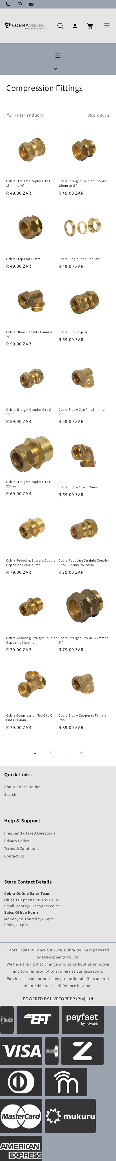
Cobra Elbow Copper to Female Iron (82, 717)
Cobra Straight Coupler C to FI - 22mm (30, 484)
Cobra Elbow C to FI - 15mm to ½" (81, 411)
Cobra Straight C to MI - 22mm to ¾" (83, 640)
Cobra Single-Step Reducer (79, 259)
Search (10, 794)
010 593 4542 (48, 899)
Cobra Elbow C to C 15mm (78, 487)
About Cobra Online (22, 786)
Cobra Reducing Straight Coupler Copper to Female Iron (31, 562)
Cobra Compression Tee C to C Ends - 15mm (29, 717)
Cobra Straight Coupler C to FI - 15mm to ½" (30, 183)
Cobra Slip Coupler (73, 332)
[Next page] (81, 752)
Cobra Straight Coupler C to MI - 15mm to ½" (83, 183)
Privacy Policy (16, 840)
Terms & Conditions (22, 848)
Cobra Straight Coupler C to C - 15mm (29, 411)
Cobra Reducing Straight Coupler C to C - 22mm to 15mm (84, 562)
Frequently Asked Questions (30, 833)
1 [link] (35, 752)
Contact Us (14, 856)
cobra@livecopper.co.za (37, 905)
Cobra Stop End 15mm (23, 259)
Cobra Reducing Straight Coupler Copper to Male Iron (31, 640)
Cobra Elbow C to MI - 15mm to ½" (29, 334)
